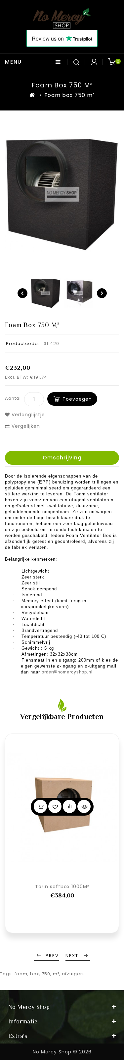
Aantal (13, 398)
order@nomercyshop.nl (67, 672)
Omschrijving (62, 457)
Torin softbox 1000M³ (62, 886)
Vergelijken (25, 426)
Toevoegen (77, 399)
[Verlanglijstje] (55, 806)
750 (46, 974)
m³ (56, 974)
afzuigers (73, 974)
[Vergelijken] (69, 806)
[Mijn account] (94, 62)
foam (21, 974)
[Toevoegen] (40, 806)
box (34, 974)
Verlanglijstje (27, 414)
